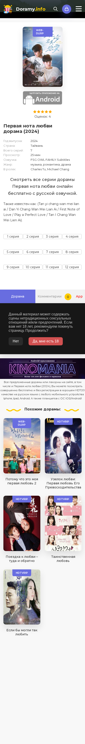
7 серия (52, 252)
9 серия (13, 267)
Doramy (31, 9)
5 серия (13, 252)
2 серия (33, 236)
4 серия (72, 236)
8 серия (72, 252)
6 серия (33, 252)
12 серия (72, 267)
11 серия (52, 267)
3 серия (52, 236)
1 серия (13, 236)
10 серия (33, 267)
